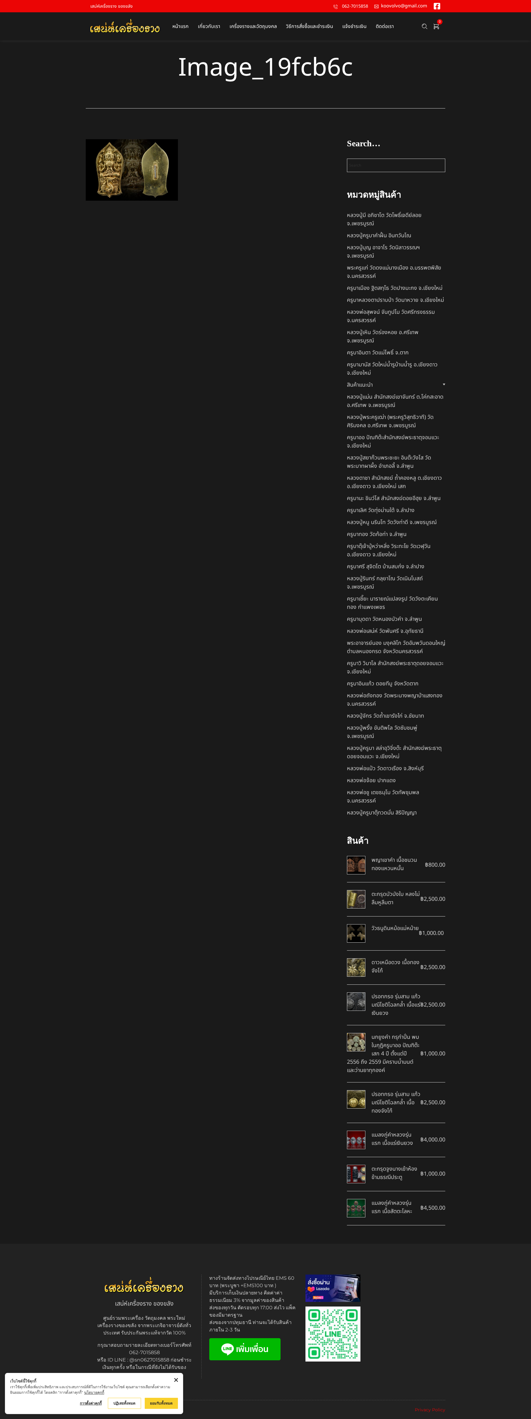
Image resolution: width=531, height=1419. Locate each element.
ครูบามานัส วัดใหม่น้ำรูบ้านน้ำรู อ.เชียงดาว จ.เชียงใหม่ (392, 369)
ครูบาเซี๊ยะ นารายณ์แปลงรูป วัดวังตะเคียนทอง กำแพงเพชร (392, 603)
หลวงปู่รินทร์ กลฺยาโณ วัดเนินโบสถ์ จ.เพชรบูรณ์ (385, 582)
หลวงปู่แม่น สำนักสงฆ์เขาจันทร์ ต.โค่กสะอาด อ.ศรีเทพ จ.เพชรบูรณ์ (395, 401)
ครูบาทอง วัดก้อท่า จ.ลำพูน (377, 534)
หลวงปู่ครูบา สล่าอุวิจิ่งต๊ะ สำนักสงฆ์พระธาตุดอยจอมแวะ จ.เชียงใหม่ (394, 752)
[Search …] (424, 26)
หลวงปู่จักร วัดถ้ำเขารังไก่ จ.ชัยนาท (385, 716)
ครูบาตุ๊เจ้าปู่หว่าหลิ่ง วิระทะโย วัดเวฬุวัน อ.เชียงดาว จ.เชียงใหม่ (389, 550)
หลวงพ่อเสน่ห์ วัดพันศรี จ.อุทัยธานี (385, 631)
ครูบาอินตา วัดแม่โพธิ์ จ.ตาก (378, 353)
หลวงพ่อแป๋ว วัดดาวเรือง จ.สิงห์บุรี (385, 768)
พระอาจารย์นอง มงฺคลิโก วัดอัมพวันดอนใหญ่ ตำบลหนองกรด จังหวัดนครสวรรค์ (396, 647)
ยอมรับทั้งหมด (161, 1403)
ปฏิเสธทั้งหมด (124, 1403)
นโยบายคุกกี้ (94, 1392)
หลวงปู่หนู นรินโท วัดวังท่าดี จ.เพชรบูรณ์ (392, 522)
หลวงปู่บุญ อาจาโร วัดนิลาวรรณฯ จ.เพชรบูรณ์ (383, 251)
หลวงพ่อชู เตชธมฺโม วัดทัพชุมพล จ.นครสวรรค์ (383, 796)
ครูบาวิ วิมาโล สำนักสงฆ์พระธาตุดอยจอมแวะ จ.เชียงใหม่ (395, 667)
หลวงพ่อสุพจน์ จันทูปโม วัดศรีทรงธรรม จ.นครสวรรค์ (391, 316)
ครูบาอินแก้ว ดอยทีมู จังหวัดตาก (383, 684)
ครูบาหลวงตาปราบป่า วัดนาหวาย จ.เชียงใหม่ (395, 300)
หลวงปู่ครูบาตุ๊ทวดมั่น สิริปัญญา (382, 813)
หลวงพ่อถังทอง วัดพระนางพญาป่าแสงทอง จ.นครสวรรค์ (394, 700)
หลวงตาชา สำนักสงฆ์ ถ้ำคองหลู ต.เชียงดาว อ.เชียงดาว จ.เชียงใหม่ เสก (394, 482)
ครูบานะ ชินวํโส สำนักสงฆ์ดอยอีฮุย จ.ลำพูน (394, 498)
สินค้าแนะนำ (360, 385)
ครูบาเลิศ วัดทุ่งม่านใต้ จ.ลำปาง (381, 510)
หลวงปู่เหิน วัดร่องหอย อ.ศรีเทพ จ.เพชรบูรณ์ (383, 336)
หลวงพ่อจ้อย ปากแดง (371, 780)
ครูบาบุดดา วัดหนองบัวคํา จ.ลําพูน (384, 619)
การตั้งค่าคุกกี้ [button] (91, 1403)
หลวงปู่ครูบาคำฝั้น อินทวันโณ (379, 235)
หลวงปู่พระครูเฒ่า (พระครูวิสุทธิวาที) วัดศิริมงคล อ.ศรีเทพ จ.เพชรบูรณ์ (390, 421)
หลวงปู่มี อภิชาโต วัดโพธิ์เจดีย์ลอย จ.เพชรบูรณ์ (384, 219)
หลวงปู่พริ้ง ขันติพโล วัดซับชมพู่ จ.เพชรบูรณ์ (382, 732)
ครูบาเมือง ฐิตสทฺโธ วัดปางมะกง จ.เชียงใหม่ (394, 288)
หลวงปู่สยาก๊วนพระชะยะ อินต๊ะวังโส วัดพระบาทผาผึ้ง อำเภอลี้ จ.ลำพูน (389, 462)
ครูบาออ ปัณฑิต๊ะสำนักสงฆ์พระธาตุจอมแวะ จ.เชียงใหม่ (393, 441)
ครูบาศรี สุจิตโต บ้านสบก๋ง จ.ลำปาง (385, 566)
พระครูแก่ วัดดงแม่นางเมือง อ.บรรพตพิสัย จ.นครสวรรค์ (394, 272)
